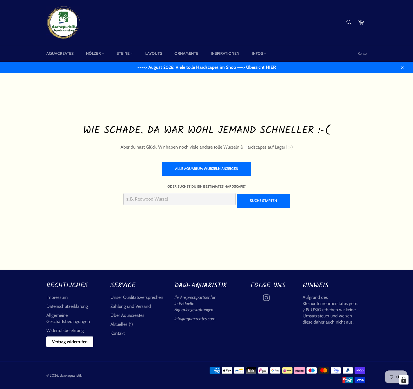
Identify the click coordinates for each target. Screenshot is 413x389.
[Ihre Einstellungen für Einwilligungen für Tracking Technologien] (404, 380)
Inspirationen (225, 53)
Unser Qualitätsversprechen (136, 297)
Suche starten (263, 200)
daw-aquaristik (71, 375)
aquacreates (60, 53)
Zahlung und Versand (130, 306)
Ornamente (186, 53)
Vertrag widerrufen (70, 341)
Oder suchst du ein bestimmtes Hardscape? (206, 186)
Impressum (57, 297)
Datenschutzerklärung (67, 306)
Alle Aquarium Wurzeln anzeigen (206, 168)
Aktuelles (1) (121, 324)
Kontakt (117, 333)
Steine (123, 53)
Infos (258, 53)
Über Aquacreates (127, 315)
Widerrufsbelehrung (65, 330)
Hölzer (94, 53)
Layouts (153, 53)
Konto (362, 53)
